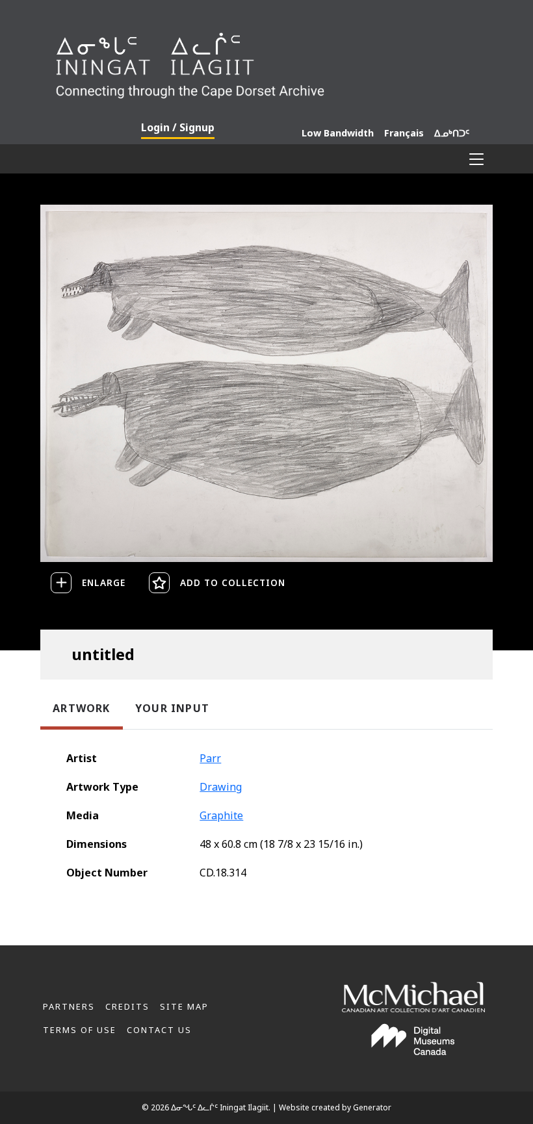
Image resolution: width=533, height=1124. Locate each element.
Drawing (221, 787)
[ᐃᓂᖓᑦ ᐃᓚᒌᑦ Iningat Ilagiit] (266, 61)
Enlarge (103, 582)
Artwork (81, 708)
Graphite (221, 815)
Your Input (172, 708)
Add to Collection (232, 582)
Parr (210, 758)
